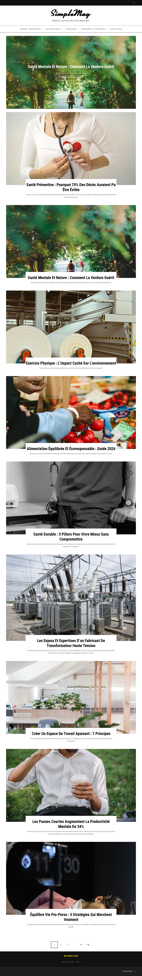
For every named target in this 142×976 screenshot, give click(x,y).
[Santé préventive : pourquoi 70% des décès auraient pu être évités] (71, 148)
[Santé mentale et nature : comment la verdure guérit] (71, 241)
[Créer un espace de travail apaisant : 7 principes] (71, 697)
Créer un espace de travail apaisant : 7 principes (71, 733)
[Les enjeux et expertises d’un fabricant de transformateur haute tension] (71, 598)
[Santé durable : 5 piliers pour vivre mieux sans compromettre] (71, 497)
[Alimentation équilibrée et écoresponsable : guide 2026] (71, 412)
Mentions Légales (68, 962)
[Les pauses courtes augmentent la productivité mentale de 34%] (71, 785)
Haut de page (127, 971)
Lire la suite (71, 77)
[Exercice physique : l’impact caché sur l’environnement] (71, 327)
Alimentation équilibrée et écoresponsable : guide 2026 (71, 448)
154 (81, 945)
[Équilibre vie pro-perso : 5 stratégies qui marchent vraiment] (71, 878)
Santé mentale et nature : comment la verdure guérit (71, 277)
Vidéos (78, 962)
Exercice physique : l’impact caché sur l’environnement (71, 363)
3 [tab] (126, 71)
